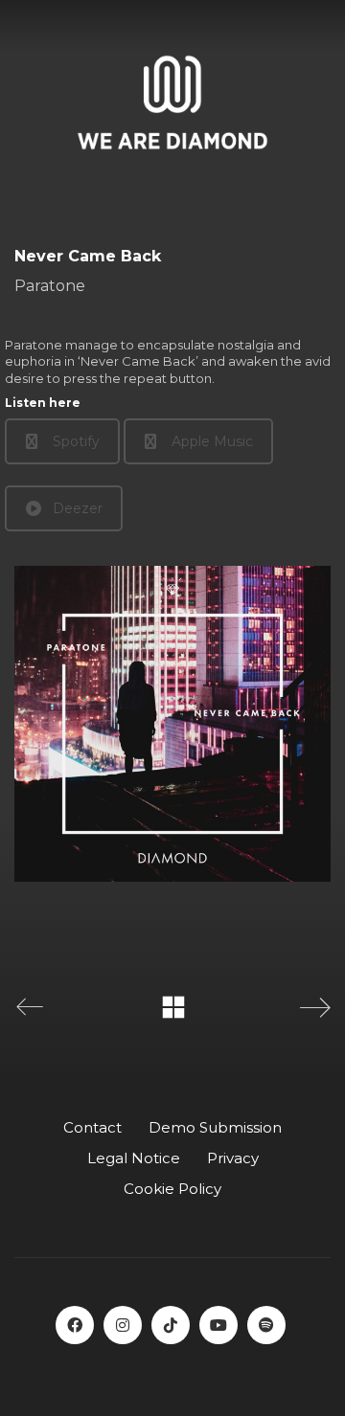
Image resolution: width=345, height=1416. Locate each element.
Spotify (76, 441)
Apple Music (212, 441)
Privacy (233, 1158)
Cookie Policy (172, 1189)
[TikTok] (170, 1325)
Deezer (78, 508)
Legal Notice (133, 1158)
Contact (92, 1127)
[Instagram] (123, 1325)
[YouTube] (218, 1325)
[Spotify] (266, 1325)
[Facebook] (75, 1325)
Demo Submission (215, 1127)
